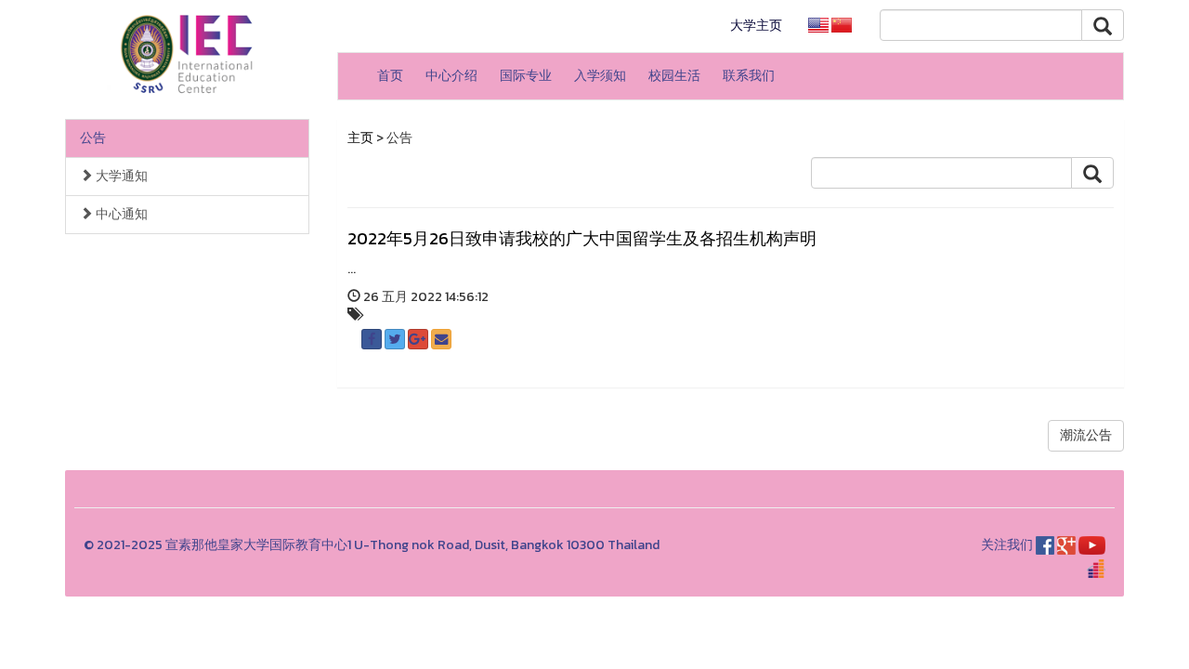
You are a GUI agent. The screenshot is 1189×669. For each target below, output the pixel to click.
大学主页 (756, 25)
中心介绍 (451, 75)
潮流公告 (1086, 435)
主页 (360, 138)
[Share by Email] (441, 339)
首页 (390, 75)
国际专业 (526, 75)
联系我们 (749, 75)
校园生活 (674, 75)
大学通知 (120, 176)
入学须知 (600, 75)
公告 (93, 138)
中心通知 (120, 214)
